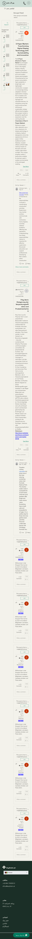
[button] (6, 38)
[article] (22, 148)
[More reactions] (22, 170)
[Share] (16, 32)
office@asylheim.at (9, 886)
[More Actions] (30, 189)
